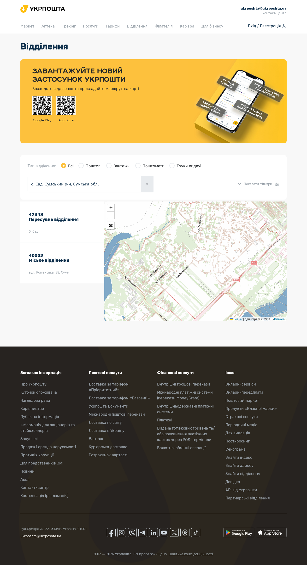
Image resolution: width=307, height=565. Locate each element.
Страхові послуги (241, 416)
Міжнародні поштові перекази (117, 414)
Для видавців (237, 433)
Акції (25, 479)
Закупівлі (29, 438)
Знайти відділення (242, 473)
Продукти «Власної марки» (251, 408)
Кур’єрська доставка (108, 447)
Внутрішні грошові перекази (183, 384)
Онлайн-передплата (244, 392)
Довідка (232, 482)
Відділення (137, 26)
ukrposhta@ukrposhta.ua (40, 536)
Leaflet (237, 319)
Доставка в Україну (106, 430)
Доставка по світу (105, 422)
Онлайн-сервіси (240, 384)
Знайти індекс (238, 457)
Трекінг (69, 26)
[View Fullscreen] (110, 225)
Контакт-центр (34, 487)
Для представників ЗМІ (41, 463)
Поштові (93, 165)
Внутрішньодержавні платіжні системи (185, 409)
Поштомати (153, 165)
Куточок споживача (38, 392)
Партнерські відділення (247, 498)
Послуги (90, 26)
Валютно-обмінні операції (181, 448)
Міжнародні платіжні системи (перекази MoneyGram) (185, 395)
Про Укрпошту (33, 384)
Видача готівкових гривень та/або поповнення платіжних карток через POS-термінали (186, 434)
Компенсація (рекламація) (44, 495)
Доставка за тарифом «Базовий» (119, 398)
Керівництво (32, 408)
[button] (110, 208)
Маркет (27, 26)
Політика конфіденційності (191, 554)
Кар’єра (187, 26)
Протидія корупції (37, 455)
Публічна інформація (39, 416)
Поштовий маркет (242, 400)
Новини (27, 471)
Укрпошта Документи (108, 406)
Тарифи (113, 26)
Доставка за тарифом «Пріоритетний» (109, 387)
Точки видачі (189, 165)
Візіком (279, 319)
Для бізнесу (212, 26)
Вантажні (121, 165)
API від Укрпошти (241, 490)
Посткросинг (237, 441)
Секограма (235, 449)
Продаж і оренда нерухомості (48, 447)
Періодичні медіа (241, 425)
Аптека (48, 26)
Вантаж (96, 438)
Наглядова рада (35, 400)
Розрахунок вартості (108, 455)
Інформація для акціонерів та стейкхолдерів (47, 428)
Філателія (164, 26)
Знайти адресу (239, 465)
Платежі (164, 420)
